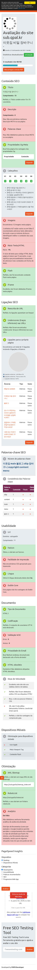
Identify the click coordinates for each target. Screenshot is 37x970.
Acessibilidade (8, 872)
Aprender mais (21, 8)
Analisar (6, 889)
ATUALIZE (28, 55)
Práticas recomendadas (11, 874)
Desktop (6, 860)
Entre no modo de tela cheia (18, 895)
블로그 (6, 403)
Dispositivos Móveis (10, 863)
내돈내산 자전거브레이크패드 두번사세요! (10, 434)
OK (30, 2)
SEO (4, 877)
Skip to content (9, 389)
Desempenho (8, 870)
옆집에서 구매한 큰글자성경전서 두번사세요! (10, 424)
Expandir (29, 162)
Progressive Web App (11, 879)
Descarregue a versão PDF (13, 70)
